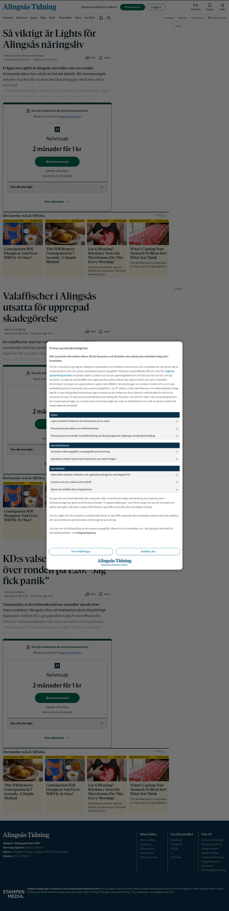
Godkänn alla (148, 551)
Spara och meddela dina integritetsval (71, 489)
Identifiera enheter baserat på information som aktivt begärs (83, 458)
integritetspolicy (86, 532)
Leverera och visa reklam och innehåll (71, 482)
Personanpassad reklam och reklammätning (74, 428)
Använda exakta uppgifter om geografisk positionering (80, 451)
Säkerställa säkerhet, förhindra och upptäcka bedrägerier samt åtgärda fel (90, 474)
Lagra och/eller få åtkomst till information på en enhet (80, 421)
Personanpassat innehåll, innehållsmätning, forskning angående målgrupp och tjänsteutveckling (103, 435)
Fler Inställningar (80, 551)
